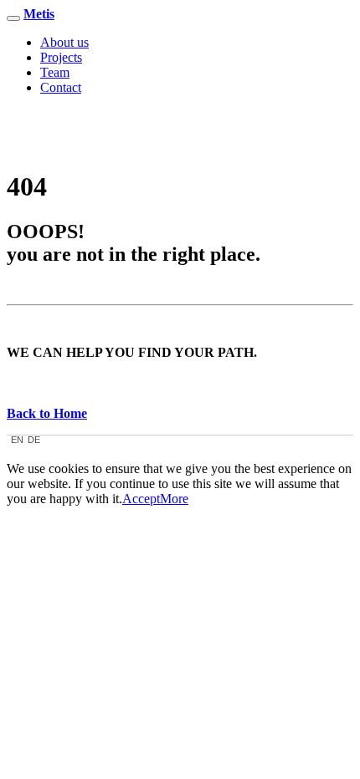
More (174, 498)
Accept (141, 498)
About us (64, 42)
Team (54, 72)
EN (17, 440)
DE (34, 440)
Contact (60, 87)
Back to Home (47, 413)
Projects (61, 57)
